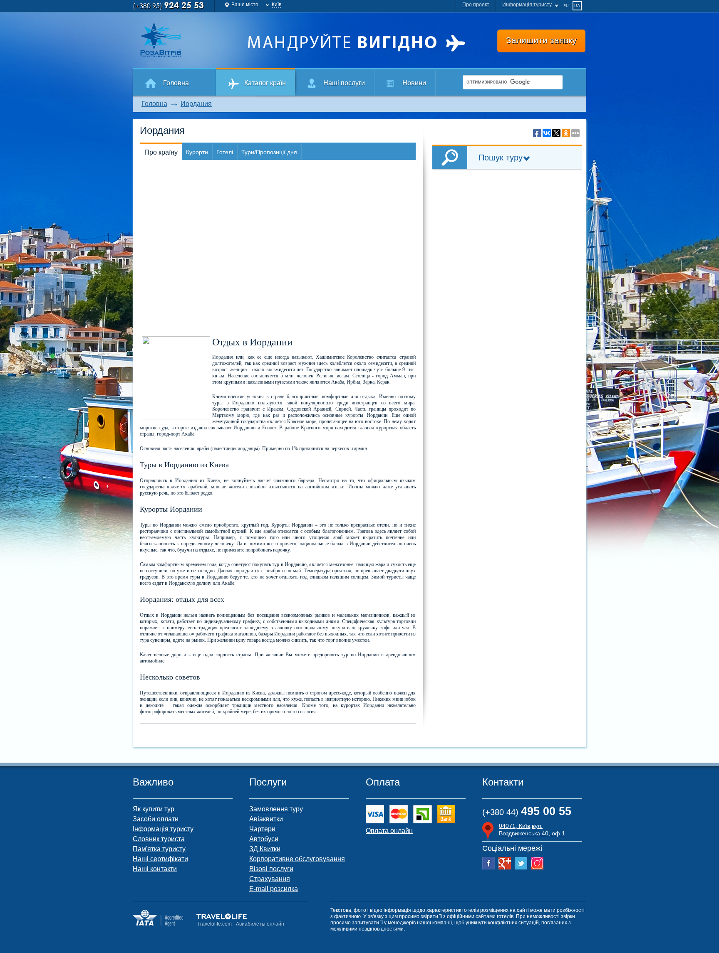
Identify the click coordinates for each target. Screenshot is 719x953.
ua (577, 5)
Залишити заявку (541, 40)
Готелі (224, 152)
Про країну (161, 152)
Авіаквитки (266, 818)
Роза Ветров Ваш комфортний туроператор (187, 40)
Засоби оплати (156, 818)
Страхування (269, 878)
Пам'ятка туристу (159, 848)
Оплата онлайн (389, 830)
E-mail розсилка (273, 888)
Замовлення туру (276, 809)
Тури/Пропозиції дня (269, 152)
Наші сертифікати (160, 858)
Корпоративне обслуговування (297, 858)
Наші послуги (344, 82)
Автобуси (263, 838)
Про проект (475, 4)
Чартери (262, 828)
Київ (276, 4)
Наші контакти (155, 868)
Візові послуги (271, 868)
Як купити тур (153, 809)
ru (566, 5)
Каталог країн (265, 82)
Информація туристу (527, 4)
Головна (176, 82)
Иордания (196, 103)
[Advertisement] (507, 235)
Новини (414, 82)
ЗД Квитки (264, 848)
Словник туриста (159, 838)
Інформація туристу (163, 828)
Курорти (197, 152)
